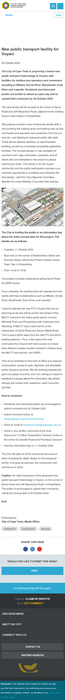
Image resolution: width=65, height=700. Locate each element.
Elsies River (28, 529)
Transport (10, 529)
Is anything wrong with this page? (32, 588)
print (34, 570)
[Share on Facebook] (25, 549)
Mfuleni (45, 529)
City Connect (34, 603)
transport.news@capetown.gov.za (42, 425)
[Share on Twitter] (32, 549)
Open (58, 15)
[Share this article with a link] (39, 549)
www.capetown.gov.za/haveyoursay (24, 419)
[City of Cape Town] (14, 5)
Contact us (32, 646)
